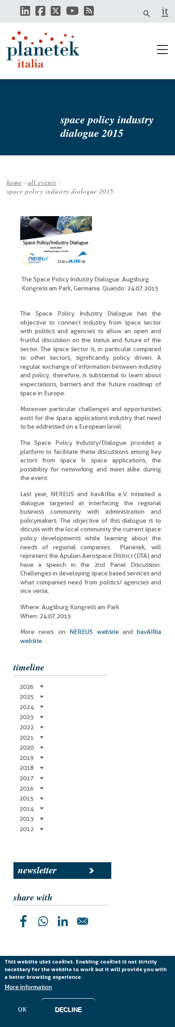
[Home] (47, 50)
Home (14, 182)
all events (42, 182)
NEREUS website (94, 631)
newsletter (37, 870)
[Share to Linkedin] (63, 921)
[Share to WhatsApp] (43, 921)
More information (28, 987)
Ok (22, 1009)
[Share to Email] (83, 921)
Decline (68, 1009)
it (165, 11)
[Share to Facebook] (23, 921)
